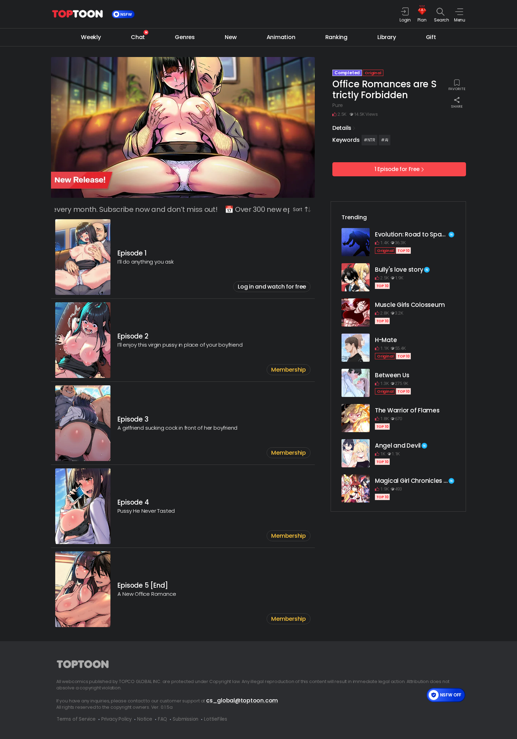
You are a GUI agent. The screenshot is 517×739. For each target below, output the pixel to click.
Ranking (336, 37)
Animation (281, 37)
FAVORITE (456, 88)
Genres (185, 37)
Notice (144, 719)
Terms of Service (76, 719)
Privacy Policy (116, 719)
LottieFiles (215, 719)
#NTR (369, 140)
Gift (431, 37)
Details (341, 128)
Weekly (91, 37)
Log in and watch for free (272, 287)
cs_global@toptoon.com (242, 700)
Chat (138, 36)
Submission (185, 719)
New (230, 37)
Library (386, 37)
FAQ (162, 719)
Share (456, 106)
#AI (384, 140)
